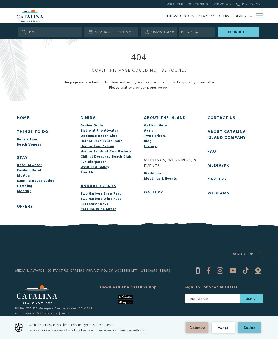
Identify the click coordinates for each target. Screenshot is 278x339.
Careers (217, 179)
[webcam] (258, 270)
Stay (22, 157)
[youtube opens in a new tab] (233, 270)
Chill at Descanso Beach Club (106, 156)
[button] (103, 32)
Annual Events (98, 186)
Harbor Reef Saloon (97, 146)
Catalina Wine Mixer (98, 209)
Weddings (153, 173)
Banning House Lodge (36, 180)
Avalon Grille (92, 125)
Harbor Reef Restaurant (101, 140)
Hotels (32, 32)
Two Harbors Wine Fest (101, 198)
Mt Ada (23, 175)
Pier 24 (87, 172)
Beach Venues (29, 144)
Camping (24, 185)
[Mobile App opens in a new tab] (198, 270)
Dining (88, 118)
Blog (148, 140)
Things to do (32, 131)
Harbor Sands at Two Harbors (106, 151)
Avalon (150, 130)
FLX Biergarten (94, 161)
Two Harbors (155, 135)
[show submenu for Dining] (251, 15)
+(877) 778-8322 (46, 313)
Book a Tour (27, 139)
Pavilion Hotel (29, 170)
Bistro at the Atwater (99, 130)
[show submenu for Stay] (212, 15)
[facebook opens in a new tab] (208, 270)
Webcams (218, 193)
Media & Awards (30, 270)
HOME (23, 118)
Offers (25, 206)
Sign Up (251, 299)
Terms (164, 270)
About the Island (165, 118)
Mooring (24, 191)
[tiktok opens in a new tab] (246, 270)
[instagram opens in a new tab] (220, 270)
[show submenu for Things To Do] (194, 15)
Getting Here (155, 125)
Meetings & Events (160, 178)
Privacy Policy (99, 270)
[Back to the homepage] (30, 15)
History (150, 146)
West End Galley (95, 166)
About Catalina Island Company (227, 134)
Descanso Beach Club (99, 135)
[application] (139, 327)
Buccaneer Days (94, 203)
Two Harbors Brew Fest (101, 193)
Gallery (153, 192)
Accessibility (126, 270)
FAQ (212, 151)
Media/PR (218, 165)
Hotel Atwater (29, 164)
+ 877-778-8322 (250, 4)
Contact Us (221, 118)
